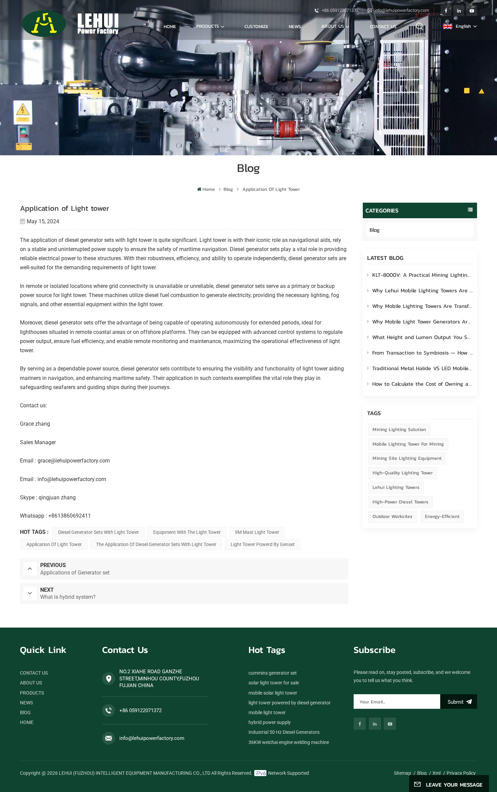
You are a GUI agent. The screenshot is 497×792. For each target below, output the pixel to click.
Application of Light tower (54, 544)
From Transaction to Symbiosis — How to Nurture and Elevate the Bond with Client (422, 352)
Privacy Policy (461, 773)
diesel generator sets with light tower (98, 532)
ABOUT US (332, 26)
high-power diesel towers (400, 501)
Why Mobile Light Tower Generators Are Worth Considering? (422, 321)
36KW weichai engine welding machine (289, 742)
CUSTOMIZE (256, 26)
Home (170, 26)
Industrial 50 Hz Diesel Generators (284, 732)
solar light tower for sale (274, 682)
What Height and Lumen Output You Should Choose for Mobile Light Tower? (422, 337)
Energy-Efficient (442, 516)
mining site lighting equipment (407, 458)
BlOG (25, 712)
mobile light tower (267, 712)
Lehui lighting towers (396, 487)
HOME (26, 722)
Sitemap (402, 773)
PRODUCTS (32, 693)
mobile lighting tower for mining (408, 444)
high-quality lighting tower (403, 472)
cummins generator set (273, 673)
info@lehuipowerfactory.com (402, 10)
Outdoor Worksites (392, 516)
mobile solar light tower (273, 693)
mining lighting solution (399, 429)
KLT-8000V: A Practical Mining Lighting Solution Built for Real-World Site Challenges (422, 275)
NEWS (295, 26)
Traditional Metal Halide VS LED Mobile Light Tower (422, 368)
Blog (228, 189)
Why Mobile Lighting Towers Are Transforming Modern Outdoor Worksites (422, 306)
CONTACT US (383, 26)
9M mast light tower (257, 532)
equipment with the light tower (187, 532)
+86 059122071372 (340, 10)
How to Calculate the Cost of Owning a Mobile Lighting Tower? (422, 384)
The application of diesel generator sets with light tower (156, 544)
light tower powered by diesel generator (290, 702)
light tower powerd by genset (263, 544)
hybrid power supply (270, 722)
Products (207, 26)
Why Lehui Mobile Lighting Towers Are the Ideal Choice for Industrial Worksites (422, 290)
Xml (436, 773)
